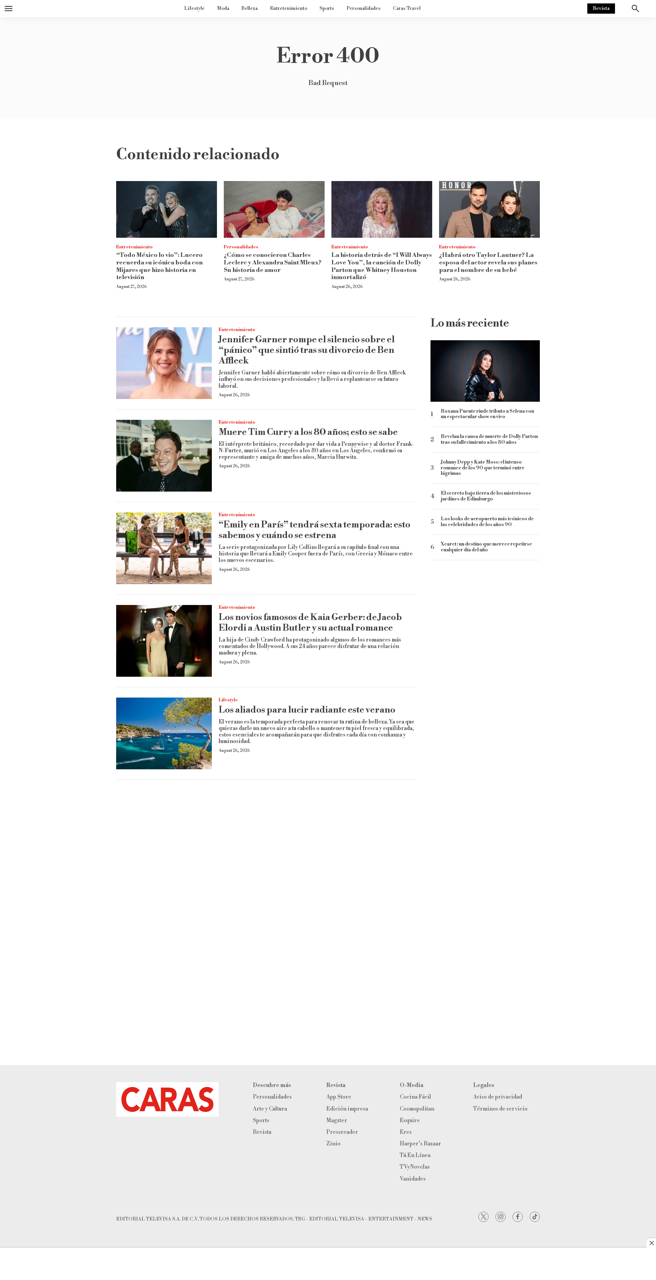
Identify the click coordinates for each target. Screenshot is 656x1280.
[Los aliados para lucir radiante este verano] (164, 733)
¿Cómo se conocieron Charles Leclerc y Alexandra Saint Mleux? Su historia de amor (273, 262)
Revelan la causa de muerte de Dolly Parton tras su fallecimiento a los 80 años (489, 439)
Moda (223, 8)
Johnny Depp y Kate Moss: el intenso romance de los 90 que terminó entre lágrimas (482, 468)
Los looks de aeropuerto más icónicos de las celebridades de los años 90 (487, 522)
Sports (326, 8)
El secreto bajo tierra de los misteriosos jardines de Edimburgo (486, 496)
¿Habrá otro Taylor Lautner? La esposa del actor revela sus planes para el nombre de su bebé (488, 262)
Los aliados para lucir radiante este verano (307, 709)
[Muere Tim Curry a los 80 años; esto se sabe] (164, 456)
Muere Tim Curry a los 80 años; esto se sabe (308, 432)
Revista (601, 8)
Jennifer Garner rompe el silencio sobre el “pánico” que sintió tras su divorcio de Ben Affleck (307, 350)
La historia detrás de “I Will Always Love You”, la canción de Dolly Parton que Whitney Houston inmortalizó (381, 266)
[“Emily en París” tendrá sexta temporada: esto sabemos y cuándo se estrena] (164, 548)
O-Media (411, 1085)
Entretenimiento (288, 8)
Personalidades (363, 8)
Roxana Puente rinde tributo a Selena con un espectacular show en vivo (487, 414)
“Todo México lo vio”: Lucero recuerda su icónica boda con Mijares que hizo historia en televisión (159, 266)
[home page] (167, 1099)
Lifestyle (194, 8)
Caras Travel (407, 8)
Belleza (250, 8)
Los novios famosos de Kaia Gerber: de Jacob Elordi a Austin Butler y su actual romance (310, 622)
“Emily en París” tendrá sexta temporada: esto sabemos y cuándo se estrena (314, 530)
